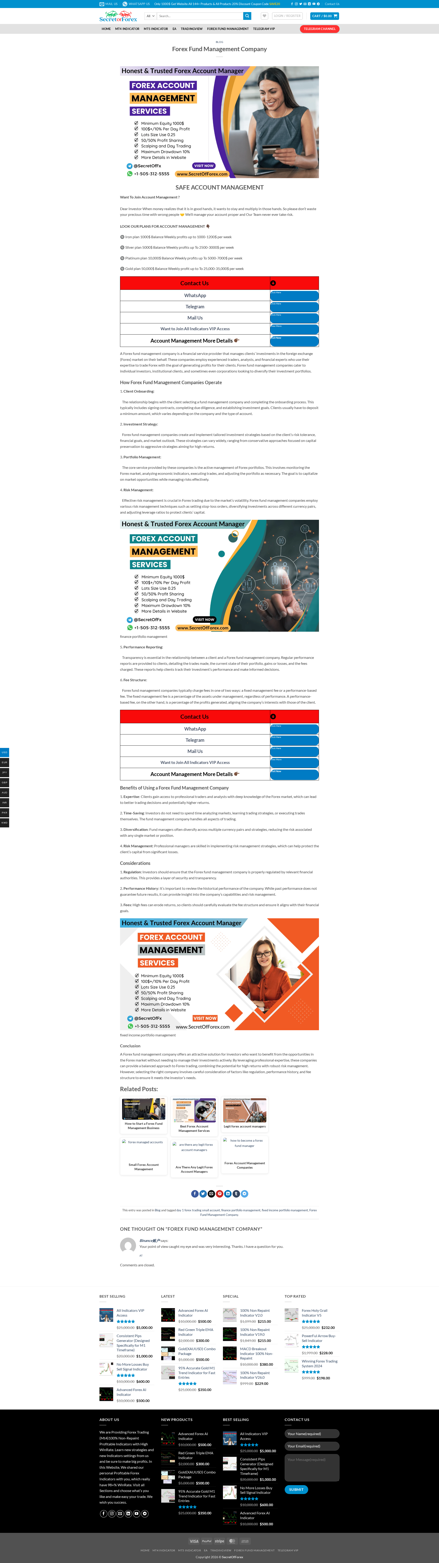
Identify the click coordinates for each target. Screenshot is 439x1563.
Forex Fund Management (228, 29)
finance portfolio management (240, 1210)
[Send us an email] (305, 4)
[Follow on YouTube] (314, 4)
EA (175, 29)
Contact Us (332, 4)
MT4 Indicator (127, 29)
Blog (219, 41)
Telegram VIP (264, 29)
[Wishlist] (264, 16)
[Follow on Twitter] (300, 4)
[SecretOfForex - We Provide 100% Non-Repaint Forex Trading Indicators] (118, 16)
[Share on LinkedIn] (228, 1194)
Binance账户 (149, 1240)
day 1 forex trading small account (198, 1210)
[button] (287, 16)
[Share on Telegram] (244, 1194)
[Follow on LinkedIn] (309, 4)
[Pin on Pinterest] (219, 1194)
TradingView (192, 29)
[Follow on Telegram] (318, 4)
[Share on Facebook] (195, 1194)
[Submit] (247, 16)
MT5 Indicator (156, 29)
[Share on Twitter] (203, 1194)
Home (106, 29)
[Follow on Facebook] (292, 4)
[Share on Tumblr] (236, 1194)
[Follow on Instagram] (296, 4)
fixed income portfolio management (285, 1210)
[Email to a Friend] (211, 1194)
